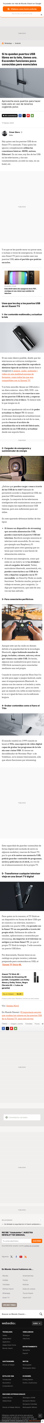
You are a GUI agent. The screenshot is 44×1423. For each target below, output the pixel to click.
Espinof (25, 1353)
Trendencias (6, 1379)
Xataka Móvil (12, 1005)
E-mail (32, 115)
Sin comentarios (11, 116)
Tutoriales (28, 1024)
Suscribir (37, 1241)
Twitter (24, 115)
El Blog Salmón (28, 1379)
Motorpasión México (30, 1407)
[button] (15, 132)
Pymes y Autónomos (30, 1383)
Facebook (20, 115)
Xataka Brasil (6, 1401)
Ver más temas (9, 1305)
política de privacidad (31, 1246)
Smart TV (5, 1298)
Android (18, 43)
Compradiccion (7, 1386)
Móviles (5, 1276)
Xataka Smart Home (9, 1345)
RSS (25, 1256)
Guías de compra (29, 1289)
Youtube (21, 1256)
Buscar (41, 1314)
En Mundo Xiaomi (10, 286)
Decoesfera (6, 1383)
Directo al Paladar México (11, 1407)
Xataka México (7, 1397)
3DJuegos (26, 1335)
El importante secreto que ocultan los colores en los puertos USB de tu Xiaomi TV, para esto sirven (22, 1015)
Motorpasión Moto (29, 1368)
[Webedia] (9, 1325)
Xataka (4, 1335)
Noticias (26, 1284)
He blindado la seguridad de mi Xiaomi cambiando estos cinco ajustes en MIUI (23, 1224)
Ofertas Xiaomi (7, 1289)
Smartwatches (28, 1276)
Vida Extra (26, 1338)
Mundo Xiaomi (7, 1348)
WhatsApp (8, 43)
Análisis (5, 1280)
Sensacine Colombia (30, 1404)
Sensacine (26, 1350)
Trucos (37, 1024)
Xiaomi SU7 (27, 1298)
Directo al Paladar (8, 1365)
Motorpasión (27, 1365)
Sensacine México (29, 1401)
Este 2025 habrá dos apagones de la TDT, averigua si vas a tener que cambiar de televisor (20, 291)
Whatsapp (6, 1293)
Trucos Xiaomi (28, 1293)
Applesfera (6, 1342)
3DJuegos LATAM (29, 1397)
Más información (35, 1421)
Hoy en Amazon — (13, 994)
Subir (35, 1323)
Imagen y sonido (17, 1024)
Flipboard (28, 115)
